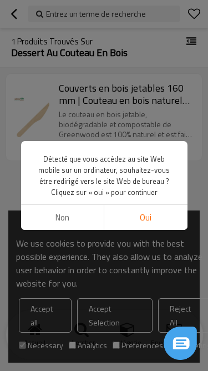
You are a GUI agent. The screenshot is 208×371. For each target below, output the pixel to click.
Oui (145, 217)
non (62, 217)
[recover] (180, 343)
